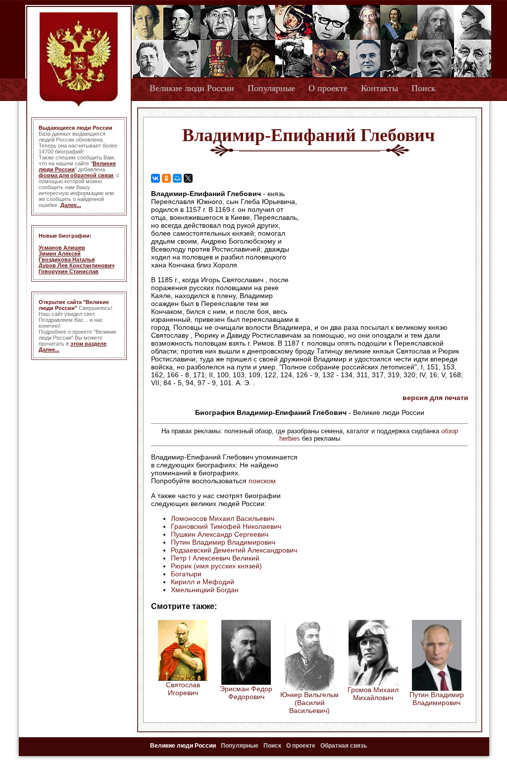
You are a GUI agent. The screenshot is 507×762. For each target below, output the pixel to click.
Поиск (423, 88)
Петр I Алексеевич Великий (215, 558)
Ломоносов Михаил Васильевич (222, 518)
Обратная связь (343, 745)
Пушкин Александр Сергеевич (219, 534)
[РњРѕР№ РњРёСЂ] (177, 178)
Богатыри (186, 574)
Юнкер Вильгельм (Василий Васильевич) (309, 702)
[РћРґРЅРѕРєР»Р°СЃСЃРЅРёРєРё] (166, 178)
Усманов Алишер (62, 248)
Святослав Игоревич (183, 689)
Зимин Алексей (60, 253)
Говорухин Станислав (69, 271)
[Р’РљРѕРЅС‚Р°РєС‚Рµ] (155, 178)
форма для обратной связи (76, 175)
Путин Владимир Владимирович (223, 542)
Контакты (379, 88)
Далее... (70, 205)
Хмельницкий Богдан (205, 590)
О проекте (328, 88)
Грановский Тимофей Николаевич (226, 526)
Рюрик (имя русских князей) (216, 566)
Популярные (271, 88)
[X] (188, 178)
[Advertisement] (384, 253)
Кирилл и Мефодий (202, 582)
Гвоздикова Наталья (67, 259)
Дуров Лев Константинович (76, 265)
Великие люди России (192, 88)
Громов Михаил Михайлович (373, 694)
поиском (262, 481)
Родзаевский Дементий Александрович (234, 550)
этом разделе (88, 344)
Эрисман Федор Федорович (246, 693)
